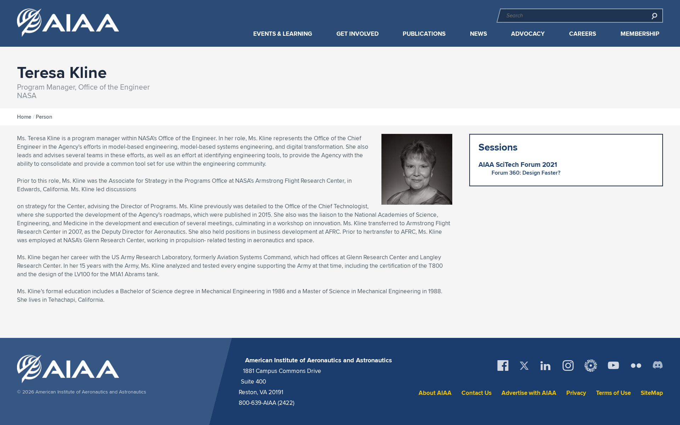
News (478, 33)
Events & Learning (282, 33)
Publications (424, 33)
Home (24, 117)
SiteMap (652, 393)
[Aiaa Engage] (590, 365)
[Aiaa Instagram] (568, 365)
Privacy (576, 393)
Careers (582, 33)
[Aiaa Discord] (657, 365)
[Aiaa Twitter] (524, 365)
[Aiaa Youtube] (613, 365)
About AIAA (435, 393)
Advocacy (528, 33)
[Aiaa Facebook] (503, 365)
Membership (639, 33)
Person (44, 117)
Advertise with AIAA (529, 393)
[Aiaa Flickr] (636, 365)
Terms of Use (613, 393)
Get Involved (357, 33)
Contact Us (476, 393)
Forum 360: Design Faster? (526, 173)
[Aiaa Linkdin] (545, 365)
